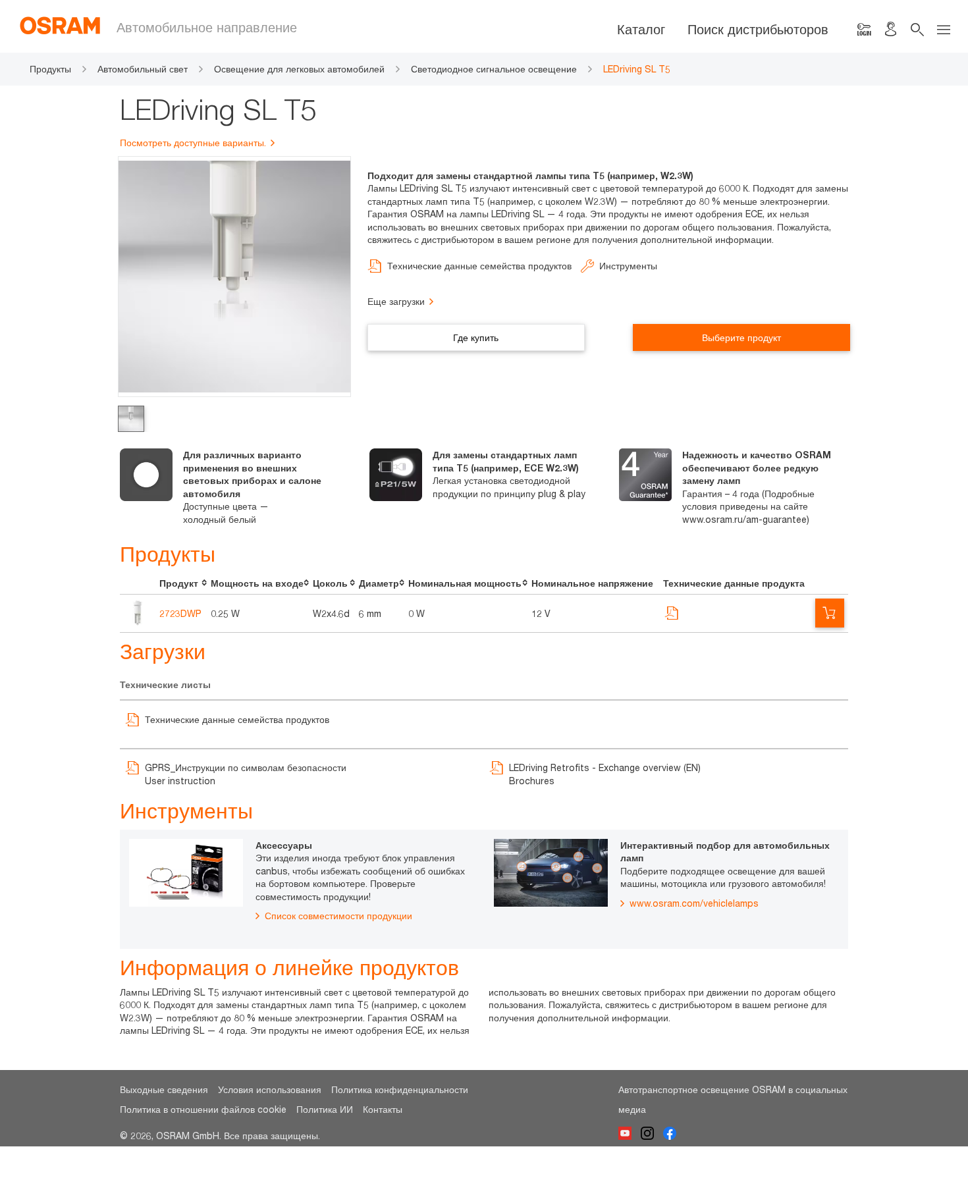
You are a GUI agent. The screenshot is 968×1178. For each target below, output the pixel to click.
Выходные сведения (164, 1089)
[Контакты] (890, 29)
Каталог (641, 29)
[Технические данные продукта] (672, 620)
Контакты (382, 1109)
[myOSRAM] (864, 29)
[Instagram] (652, 1135)
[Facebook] (673, 1135)
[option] (235, 486)
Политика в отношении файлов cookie (203, 1109)
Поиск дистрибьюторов (757, 29)
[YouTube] (629, 1135)
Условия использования (269, 1089)
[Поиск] (917, 29)
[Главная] (68, 25)
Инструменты (628, 265)
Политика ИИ (324, 1109)
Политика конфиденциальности (399, 1089)
